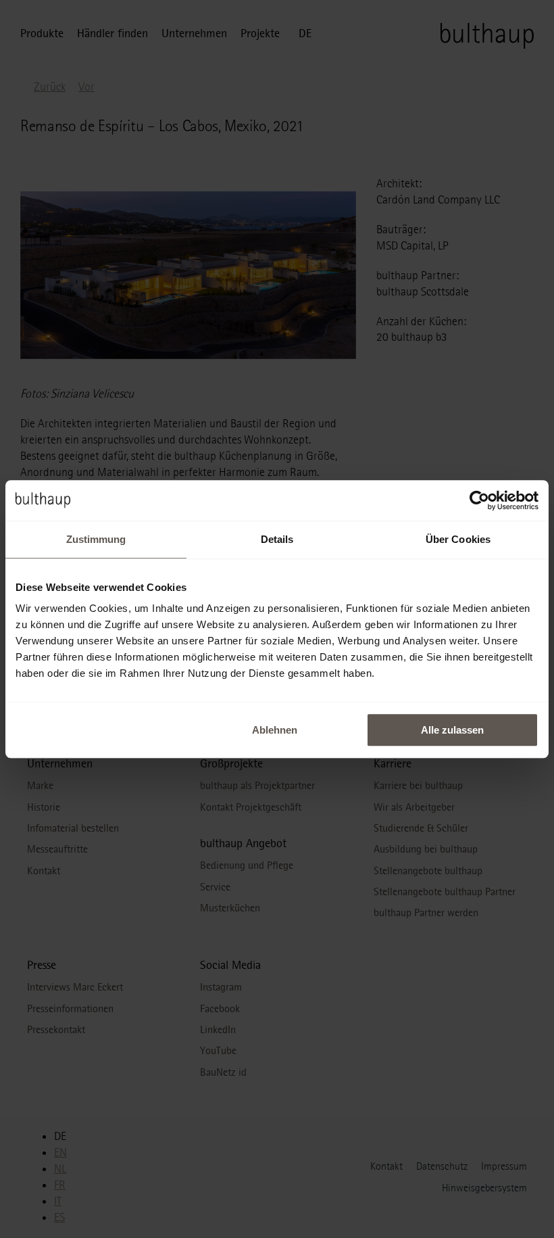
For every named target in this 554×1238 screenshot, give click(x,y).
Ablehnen (274, 730)
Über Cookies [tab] (458, 539)
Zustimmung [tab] (96, 539)
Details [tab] (277, 539)
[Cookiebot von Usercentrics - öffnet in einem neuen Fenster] (479, 500)
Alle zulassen (452, 730)
